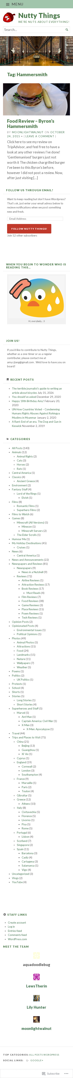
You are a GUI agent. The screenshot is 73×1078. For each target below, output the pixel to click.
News (15, 551)
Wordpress (51, 1054)
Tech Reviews (30, 617)
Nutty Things (39, 15)
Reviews (22, 576)
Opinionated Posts (23, 625)
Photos (16, 638)
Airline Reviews (31, 580)
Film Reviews (29, 597)
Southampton (30, 774)
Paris (25, 787)
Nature (21, 659)
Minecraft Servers (32, 530)
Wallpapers (23, 663)
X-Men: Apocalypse (38, 729)
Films (15, 502)
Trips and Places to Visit (26, 737)
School (16, 687)
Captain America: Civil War (37, 721)
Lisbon (25, 836)
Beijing (25, 745)
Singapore (23, 845)
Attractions (23, 646)
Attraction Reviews (33, 584)
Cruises (21, 547)
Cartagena (28, 861)
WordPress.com (17, 939)
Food (20, 650)
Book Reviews (30, 588)
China (20, 741)
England (21, 762)
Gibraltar (22, 795)
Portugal (22, 832)
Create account (17, 922)
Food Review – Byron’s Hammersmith (30, 123)
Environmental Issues (29, 630)
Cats (19, 460)
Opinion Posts (20, 621)
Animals (16, 452)
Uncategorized (20, 873)
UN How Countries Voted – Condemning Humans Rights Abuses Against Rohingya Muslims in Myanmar (36, 413)
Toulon (26, 791)
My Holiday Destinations (26, 543)
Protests (17, 683)
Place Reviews (30, 609)
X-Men (26, 725)
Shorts (16, 692)
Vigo (24, 869)
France (21, 778)
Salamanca (28, 865)
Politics (16, 675)
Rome (25, 828)
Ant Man (27, 716)
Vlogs (15, 878)
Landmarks (23, 654)
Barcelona (27, 853)
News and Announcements (27, 559)
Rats (19, 468)
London (26, 770)
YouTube (17, 882)
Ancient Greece (26, 481)
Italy (19, 807)
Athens (26, 803)
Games (16, 518)
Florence (27, 816)
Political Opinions (27, 634)
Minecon (27, 526)
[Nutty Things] (36, 51)
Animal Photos (25, 642)
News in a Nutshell (32, 572)
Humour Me (19, 539)
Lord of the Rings (27, 493)
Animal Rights (25, 456)
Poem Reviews (30, 613)
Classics (16, 477)
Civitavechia (29, 812)
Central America (21, 472)
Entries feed (15, 930)
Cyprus (21, 758)
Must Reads (34, 592)
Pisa (24, 824)
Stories (16, 696)
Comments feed (17, 935)
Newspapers (24, 568)
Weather (22, 667)
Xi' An (25, 754)
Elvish (25, 497)
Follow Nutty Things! (29, 228)
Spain (20, 849)
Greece (21, 799)
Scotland (22, 841)
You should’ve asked (24, 396)
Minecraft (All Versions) (30, 522)
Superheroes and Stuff (25, 708)
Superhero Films (26, 510)
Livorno (26, 820)
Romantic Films (26, 506)
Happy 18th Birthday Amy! (28, 401)
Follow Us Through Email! (29, 190)
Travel (15, 733)
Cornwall (27, 766)
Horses (21, 464)
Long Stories (24, 700)
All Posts (17, 448)
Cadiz (25, 857)
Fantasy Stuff (20, 489)
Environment (19, 485)
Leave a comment (40, 136)
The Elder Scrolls (27, 534)
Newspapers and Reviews (27, 563)
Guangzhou (28, 750)
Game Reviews (30, 605)
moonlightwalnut (28, 132)
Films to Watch (20, 514)
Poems (16, 671)
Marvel (21, 712)
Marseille (27, 782)
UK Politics (23, 679)
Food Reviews (30, 601)
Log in (11, 926)
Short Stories (25, 704)
